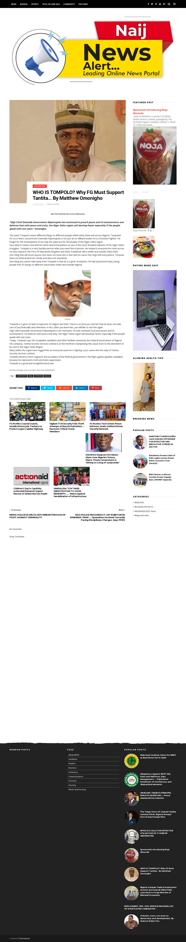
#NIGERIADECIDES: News (145, 511)
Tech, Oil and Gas (51, 4)
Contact (145, 192)
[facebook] (148, 4)
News (13, 4)
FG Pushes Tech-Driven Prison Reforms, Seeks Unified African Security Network (106, 426)
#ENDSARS (139, 502)
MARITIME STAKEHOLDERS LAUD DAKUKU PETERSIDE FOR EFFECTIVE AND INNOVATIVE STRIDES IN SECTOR (162, 441)
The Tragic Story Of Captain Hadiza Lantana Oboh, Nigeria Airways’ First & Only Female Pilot (158, 814)
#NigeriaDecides (142, 515)
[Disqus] (67, 620)
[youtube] (160, 4)
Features (83, 4)
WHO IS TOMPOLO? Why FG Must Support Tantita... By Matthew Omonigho (157, 871)
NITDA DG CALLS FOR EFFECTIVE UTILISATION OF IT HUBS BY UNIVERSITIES (156, 833)
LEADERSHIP (40, 186)
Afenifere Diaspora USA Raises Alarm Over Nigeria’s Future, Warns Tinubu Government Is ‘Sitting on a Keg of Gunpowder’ (103, 458)
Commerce (73, 772)
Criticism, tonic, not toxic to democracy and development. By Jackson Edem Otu (157, 918)
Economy (72, 780)
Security (47, 376)
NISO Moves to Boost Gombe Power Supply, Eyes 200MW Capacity (160, 477)
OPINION (38, 376)
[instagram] (156, 4)
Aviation (72, 763)
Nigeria (24, 4)
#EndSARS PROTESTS (144, 507)
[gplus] (164, 4)
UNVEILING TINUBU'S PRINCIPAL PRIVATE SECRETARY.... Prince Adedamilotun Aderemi (155, 795)
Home (135, 192)
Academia (72, 759)
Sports (35, 4)
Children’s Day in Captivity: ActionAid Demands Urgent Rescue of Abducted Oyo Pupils (30, 491)
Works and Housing (77, 789)
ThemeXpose (24, 938)
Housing (72, 785)
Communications (75, 776)
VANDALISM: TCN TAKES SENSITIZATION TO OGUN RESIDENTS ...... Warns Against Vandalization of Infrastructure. (70, 492)
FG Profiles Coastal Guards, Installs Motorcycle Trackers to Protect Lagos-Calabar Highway (26, 426)
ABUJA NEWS (73, 755)
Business (72, 767)
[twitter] (152, 4)
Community (69, 4)
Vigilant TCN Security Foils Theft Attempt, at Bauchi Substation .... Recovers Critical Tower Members (67, 427)
